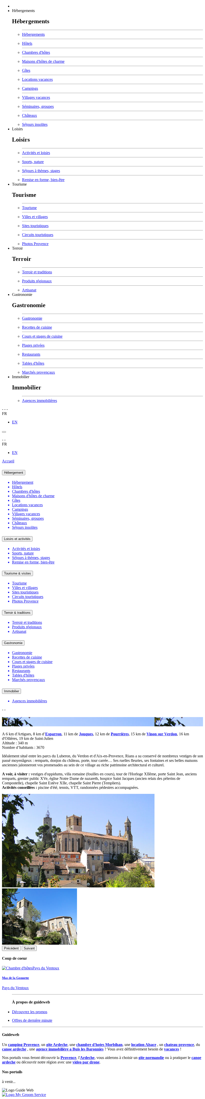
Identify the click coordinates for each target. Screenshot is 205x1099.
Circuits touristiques (37, 235)
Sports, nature (33, 162)
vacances (171, 1049)
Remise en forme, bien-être (43, 180)
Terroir (17, 248)
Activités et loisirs (36, 153)
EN (15, 422)
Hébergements (23, 11)
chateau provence (179, 1044)
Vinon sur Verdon (161, 734)
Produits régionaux (37, 281)
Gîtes (26, 70)
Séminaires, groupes (38, 106)
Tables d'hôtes (33, 363)
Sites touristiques (35, 226)
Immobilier (20, 377)
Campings (30, 88)
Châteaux (29, 115)
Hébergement (13, 472)
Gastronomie (22, 294)
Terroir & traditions (17, 613)
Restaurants (31, 354)
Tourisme (19, 184)
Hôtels (27, 43)
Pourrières (120, 734)
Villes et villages (35, 217)
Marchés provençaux (38, 372)
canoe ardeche (14, 1049)
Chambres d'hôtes (36, 52)
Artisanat (29, 290)
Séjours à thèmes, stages (41, 171)
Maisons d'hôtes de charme (43, 61)
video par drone (86, 1062)
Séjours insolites (35, 124)
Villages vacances (36, 97)
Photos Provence (35, 244)
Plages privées (33, 345)
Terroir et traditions (37, 272)
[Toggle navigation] (4, 432)
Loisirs (17, 129)
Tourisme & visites (17, 573)
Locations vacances (37, 79)
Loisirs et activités (17, 539)
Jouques (86, 734)
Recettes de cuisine (37, 327)
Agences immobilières (39, 400)
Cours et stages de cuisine (42, 336)
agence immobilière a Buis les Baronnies (70, 1049)
